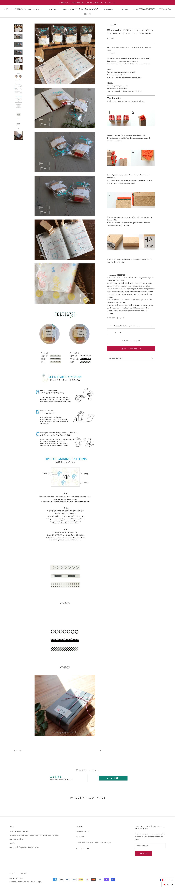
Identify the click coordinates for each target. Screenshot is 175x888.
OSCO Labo (112, 25)
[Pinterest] (123, 318)
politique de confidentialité (19, 831)
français (19, 9)
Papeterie (108, 10)
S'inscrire (144, 853)
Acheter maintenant (131, 349)
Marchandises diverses (145, 10)
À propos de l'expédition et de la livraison (36, 10)
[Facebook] (117, 318)
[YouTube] (88, 848)
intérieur (166, 10)
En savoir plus (115, 358)
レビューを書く (113, 778)
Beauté (87, 14)
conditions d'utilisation (17, 839)
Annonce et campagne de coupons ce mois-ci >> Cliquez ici (87, 2)
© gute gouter (16, 878)
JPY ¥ (8, 9)
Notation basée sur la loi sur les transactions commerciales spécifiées (34, 835)
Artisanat (123, 10)
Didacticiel (68, 10)
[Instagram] (82, 848)
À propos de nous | (89, 10)
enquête (12, 843)
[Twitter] (120, 318)
